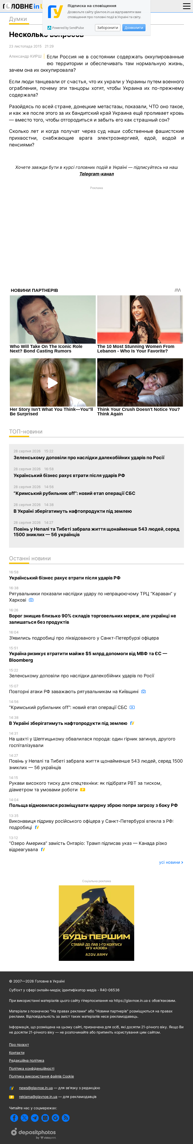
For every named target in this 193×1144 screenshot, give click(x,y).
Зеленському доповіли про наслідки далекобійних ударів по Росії (81, 673)
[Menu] (186, 6)
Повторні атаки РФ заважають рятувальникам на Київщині (74, 689)
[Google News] (55, 1118)
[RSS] (66, 1118)
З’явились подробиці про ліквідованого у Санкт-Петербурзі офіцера (84, 635)
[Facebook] (14, 1118)
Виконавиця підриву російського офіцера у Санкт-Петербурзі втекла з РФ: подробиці (91, 821)
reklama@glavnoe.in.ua (38, 1096)
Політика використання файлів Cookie (41, 1076)
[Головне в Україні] (26, 7)
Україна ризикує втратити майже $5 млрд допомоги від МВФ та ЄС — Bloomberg (88, 654)
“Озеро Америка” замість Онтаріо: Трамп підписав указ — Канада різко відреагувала (88, 844)
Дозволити (134, 27)
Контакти (16, 1052)
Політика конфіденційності (31, 1068)
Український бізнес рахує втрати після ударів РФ (65, 575)
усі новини (169, 862)
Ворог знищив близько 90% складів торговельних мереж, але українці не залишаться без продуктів (92, 616)
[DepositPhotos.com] (33, 1134)
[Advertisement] (96, 227)
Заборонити (107, 27)
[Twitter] (24, 1118)
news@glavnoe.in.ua (36, 1088)
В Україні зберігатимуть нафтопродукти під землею (68, 720)
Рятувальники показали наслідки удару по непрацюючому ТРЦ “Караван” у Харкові (92, 594)
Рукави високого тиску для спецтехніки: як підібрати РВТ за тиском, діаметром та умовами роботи (85, 783)
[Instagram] (45, 1118)
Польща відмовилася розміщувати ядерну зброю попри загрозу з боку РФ (93, 803)
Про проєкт (19, 1044)
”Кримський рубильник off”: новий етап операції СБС (68, 704)
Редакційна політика (26, 1060)
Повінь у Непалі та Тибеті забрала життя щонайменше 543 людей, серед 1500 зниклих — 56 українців (96, 761)
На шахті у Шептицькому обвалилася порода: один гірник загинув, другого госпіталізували (92, 739)
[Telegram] (35, 1118)
